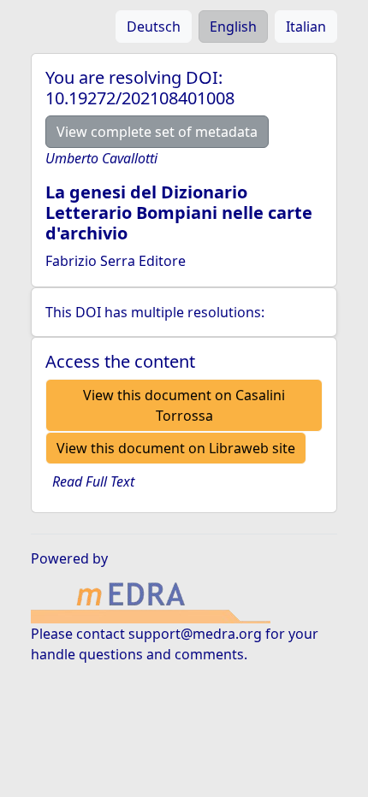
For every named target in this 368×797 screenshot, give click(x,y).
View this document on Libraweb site (175, 448)
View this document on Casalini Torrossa (184, 405)
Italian (306, 26)
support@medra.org (195, 633)
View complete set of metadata (157, 131)
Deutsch (154, 26)
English (233, 26)
